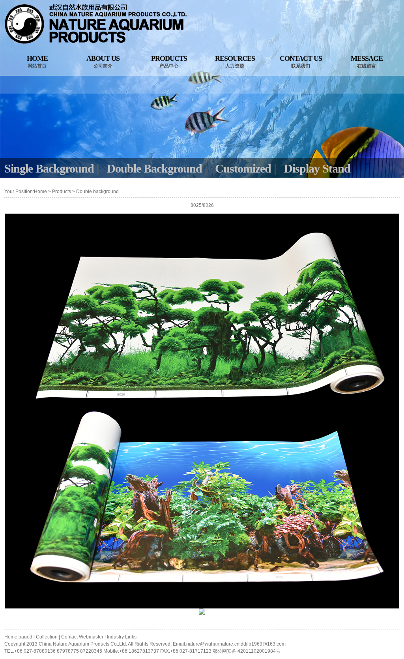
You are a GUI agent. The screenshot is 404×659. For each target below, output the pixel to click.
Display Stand (317, 168)
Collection (47, 637)
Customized (243, 168)
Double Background (154, 168)
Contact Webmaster (82, 637)
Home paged (19, 637)
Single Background (49, 168)
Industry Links (122, 637)
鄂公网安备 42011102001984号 (247, 651)
